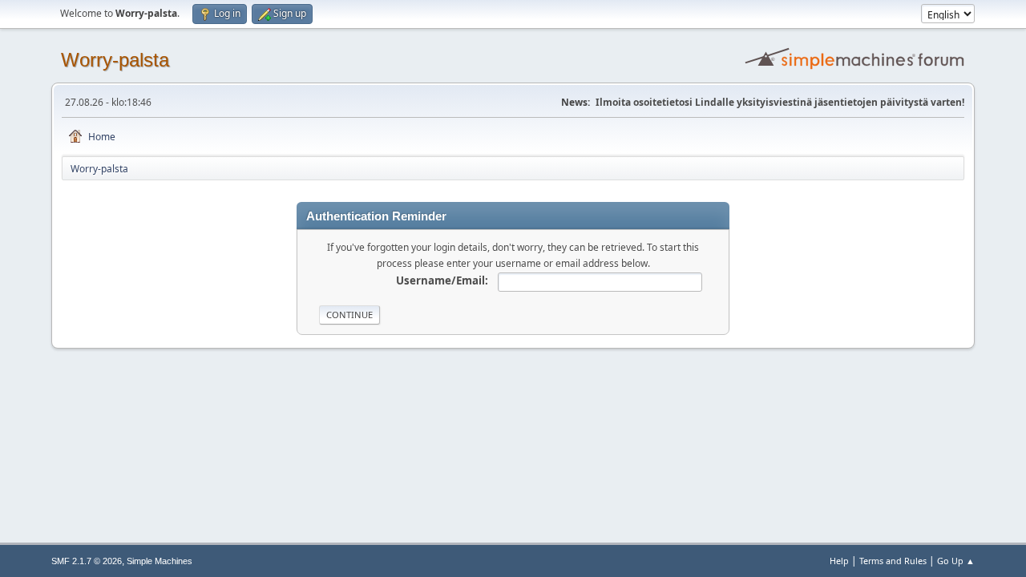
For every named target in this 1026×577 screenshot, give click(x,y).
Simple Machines (159, 561)
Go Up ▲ (956, 561)
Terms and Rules (893, 561)
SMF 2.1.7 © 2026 (86, 561)
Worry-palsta (115, 60)
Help (839, 561)
